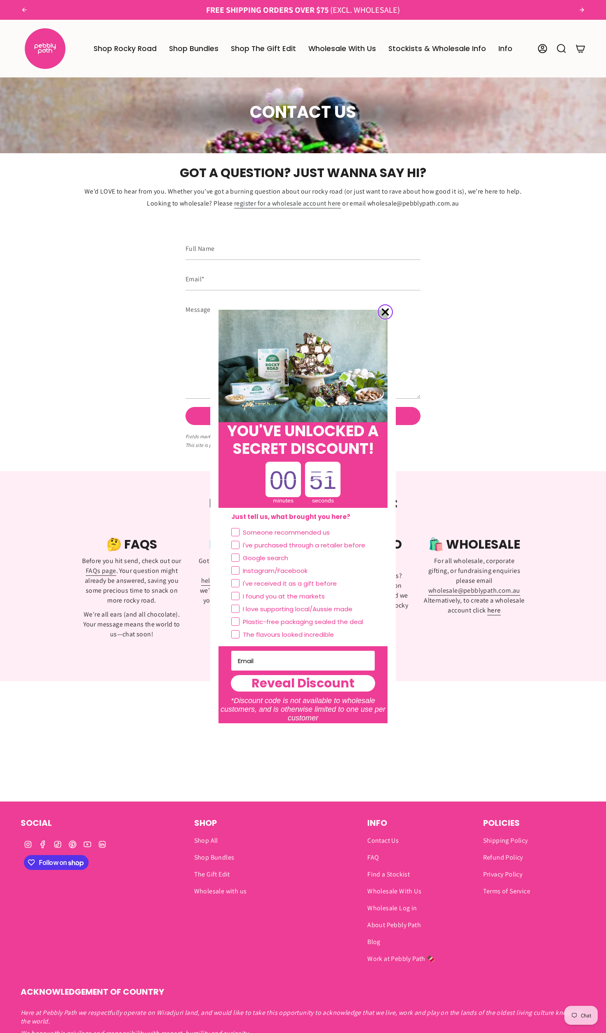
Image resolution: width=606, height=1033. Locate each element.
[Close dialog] (385, 312)
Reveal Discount (303, 683)
